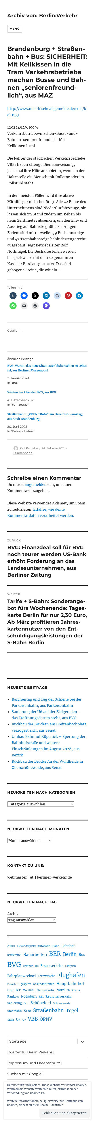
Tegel (72, 1011)
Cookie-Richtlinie (51, 1105)
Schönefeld (40, 1002)
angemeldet (35, 484)
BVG (14, 965)
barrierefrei (14, 955)
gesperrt (26, 984)
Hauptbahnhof (70, 983)
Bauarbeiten (35, 954)
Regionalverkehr (59, 996)
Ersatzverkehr (51, 966)
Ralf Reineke (29, 448)
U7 (24, 1019)
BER (55, 953)
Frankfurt (13, 984)
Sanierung (14, 1003)
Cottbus (28, 966)
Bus (82, 955)
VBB (33, 1019)
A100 (11, 946)
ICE (18, 990)
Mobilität (28, 990)
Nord (60, 990)
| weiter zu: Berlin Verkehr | (30, 1052)
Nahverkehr (45, 990)
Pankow (13, 996)
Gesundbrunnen (43, 984)
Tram (10, 1019)
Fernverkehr (46, 976)
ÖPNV (46, 1019)
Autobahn (44, 946)
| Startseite (17, 1041)
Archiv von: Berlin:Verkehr (42, 15)
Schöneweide (61, 1003)
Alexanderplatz (26, 946)
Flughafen (71, 975)
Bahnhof (68, 946)
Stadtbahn (14, 1011)
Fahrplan (70, 966)
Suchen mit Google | (25, 1074)
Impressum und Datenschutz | (34, 1063)
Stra (27, 1011)
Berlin (70, 954)
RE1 (41, 996)
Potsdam (29, 996)
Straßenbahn (22, 453)
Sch (26, 1003)
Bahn (55, 946)
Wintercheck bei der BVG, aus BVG (31, 392)
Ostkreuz (73, 990)
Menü (14, 28)
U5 (18, 1019)
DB (36, 966)
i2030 (10, 990)
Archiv (13, 914)
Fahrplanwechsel (21, 976)
